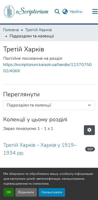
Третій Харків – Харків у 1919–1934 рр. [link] (40, 149)
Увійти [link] (76, 12)
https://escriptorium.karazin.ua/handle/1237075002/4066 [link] (47, 68)
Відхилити (26, 192)
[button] (26, 11)
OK (8, 192)
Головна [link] (11, 30)
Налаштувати (52, 192)
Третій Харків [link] (38, 30)
